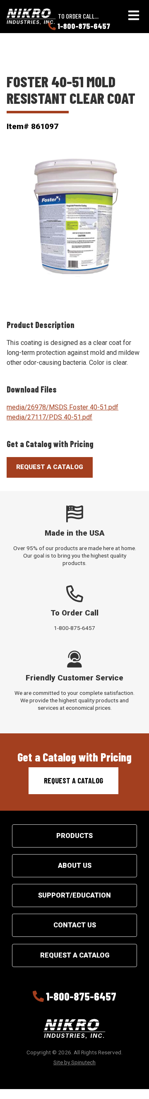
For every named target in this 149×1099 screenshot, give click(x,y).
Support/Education (74, 895)
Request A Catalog (49, 467)
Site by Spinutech (74, 1062)
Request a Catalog (73, 780)
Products (74, 836)
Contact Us (74, 925)
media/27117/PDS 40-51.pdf (49, 417)
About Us (74, 865)
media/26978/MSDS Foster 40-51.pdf (62, 407)
